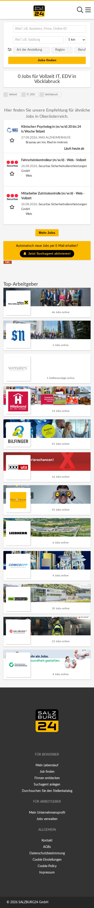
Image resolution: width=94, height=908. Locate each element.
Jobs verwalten (47, 819)
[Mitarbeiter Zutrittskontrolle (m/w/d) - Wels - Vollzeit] (12, 197)
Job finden (47, 771)
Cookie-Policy (47, 866)
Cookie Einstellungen (47, 859)
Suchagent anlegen (47, 784)
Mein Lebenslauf (47, 765)
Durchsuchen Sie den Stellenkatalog (47, 791)
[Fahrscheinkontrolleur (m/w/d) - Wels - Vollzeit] (12, 163)
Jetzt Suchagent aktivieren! (49, 253)
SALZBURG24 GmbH (33, 902)
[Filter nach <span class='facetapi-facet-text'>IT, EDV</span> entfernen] (24, 95)
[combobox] (49, 29)
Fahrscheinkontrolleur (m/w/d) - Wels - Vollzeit (53, 160)
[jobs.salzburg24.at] (39, 10)
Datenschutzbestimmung (47, 853)
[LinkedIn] (51, 741)
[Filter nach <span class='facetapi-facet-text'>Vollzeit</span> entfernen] (6, 95)
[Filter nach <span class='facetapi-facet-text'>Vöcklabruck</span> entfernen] (42, 95)
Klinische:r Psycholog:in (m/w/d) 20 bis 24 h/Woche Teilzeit (51, 129)
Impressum (47, 872)
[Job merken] (12, 140)
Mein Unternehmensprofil (47, 812)
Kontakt (47, 840)
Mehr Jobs (47, 232)
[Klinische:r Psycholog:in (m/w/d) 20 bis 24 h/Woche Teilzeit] (12, 130)
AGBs (47, 847)
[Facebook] (45, 741)
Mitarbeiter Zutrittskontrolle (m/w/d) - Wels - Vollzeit (52, 196)
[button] (10, 49)
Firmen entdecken (47, 778)
